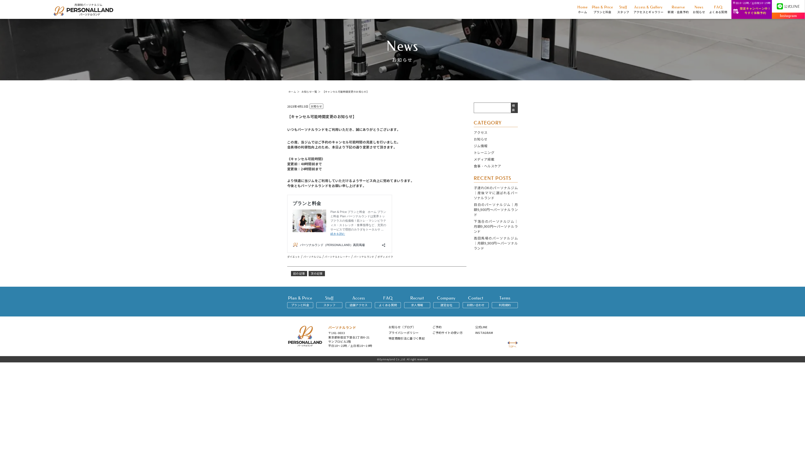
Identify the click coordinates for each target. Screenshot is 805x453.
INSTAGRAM (484, 333)
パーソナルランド (364, 256)
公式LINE (481, 327)
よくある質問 (718, 9)
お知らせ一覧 (309, 91)
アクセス (480, 132)
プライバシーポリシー (404, 333)
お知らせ (699, 9)
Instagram (788, 15)
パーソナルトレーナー (338, 256)
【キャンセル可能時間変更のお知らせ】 (345, 91)
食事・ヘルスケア (487, 165)
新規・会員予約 (678, 9)
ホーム (582, 9)
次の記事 (317, 273)
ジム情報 (480, 145)
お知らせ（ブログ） (402, 327)
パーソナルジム (312, 256)
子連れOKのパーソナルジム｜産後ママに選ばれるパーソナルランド (496, 192)
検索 (513, 107)
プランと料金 (602, 9)
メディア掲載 (484, 159)
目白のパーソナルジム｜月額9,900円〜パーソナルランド (496, 209)
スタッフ (623, 9)
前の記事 (299, 273)
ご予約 (436, 327)
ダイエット (293, 256)
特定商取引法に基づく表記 (407, 338)
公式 (792, 6)
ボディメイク (385, 256)
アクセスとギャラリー (649, 9)
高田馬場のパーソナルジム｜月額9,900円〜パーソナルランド (496, 243)
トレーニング (484, 152)
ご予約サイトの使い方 (447, 333)
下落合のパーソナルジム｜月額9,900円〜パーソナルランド (496, 226)
